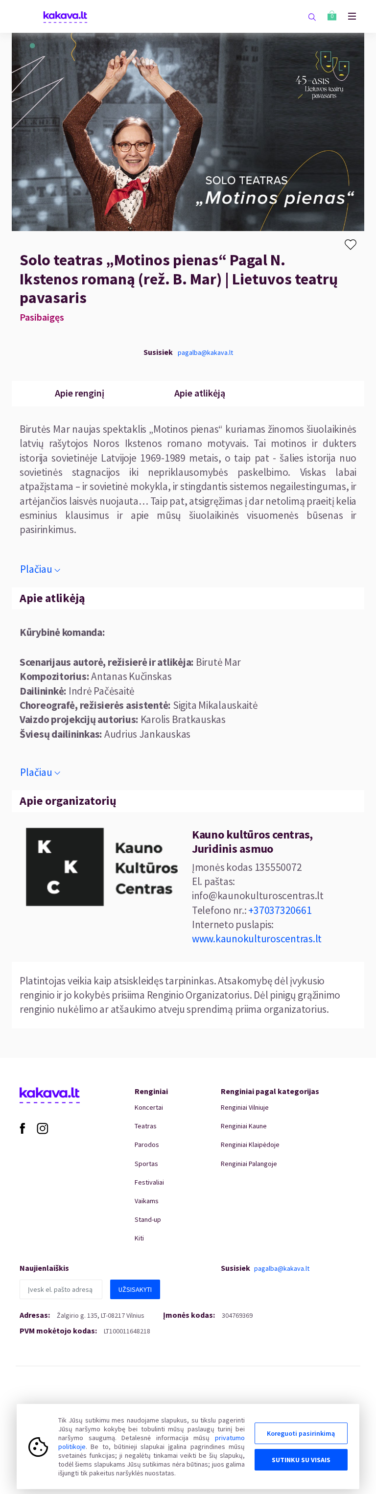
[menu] (347, 16)
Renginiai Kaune (244, 1125)
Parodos (147, 1144)
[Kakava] (65, 16)
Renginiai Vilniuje (245, 1107)
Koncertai (149, 1107)
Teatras (146, 1125)
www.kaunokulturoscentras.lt (257, 938)
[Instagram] (42, 1127)
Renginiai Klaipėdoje (250, 1144)
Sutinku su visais (301, 1459)
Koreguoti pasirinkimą (301, 1433)
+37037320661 (279, 910)
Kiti (139, 1238)
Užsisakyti (135, 1289)
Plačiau (36, 569)
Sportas (146, 1163)
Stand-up (148, 1219)
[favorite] (350, 244)
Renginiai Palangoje (249, 1163)
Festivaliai (149, 1182)
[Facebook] (22, 1127)
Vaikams (147, 1200)
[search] (311, 17)
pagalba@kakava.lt (205, 352)
